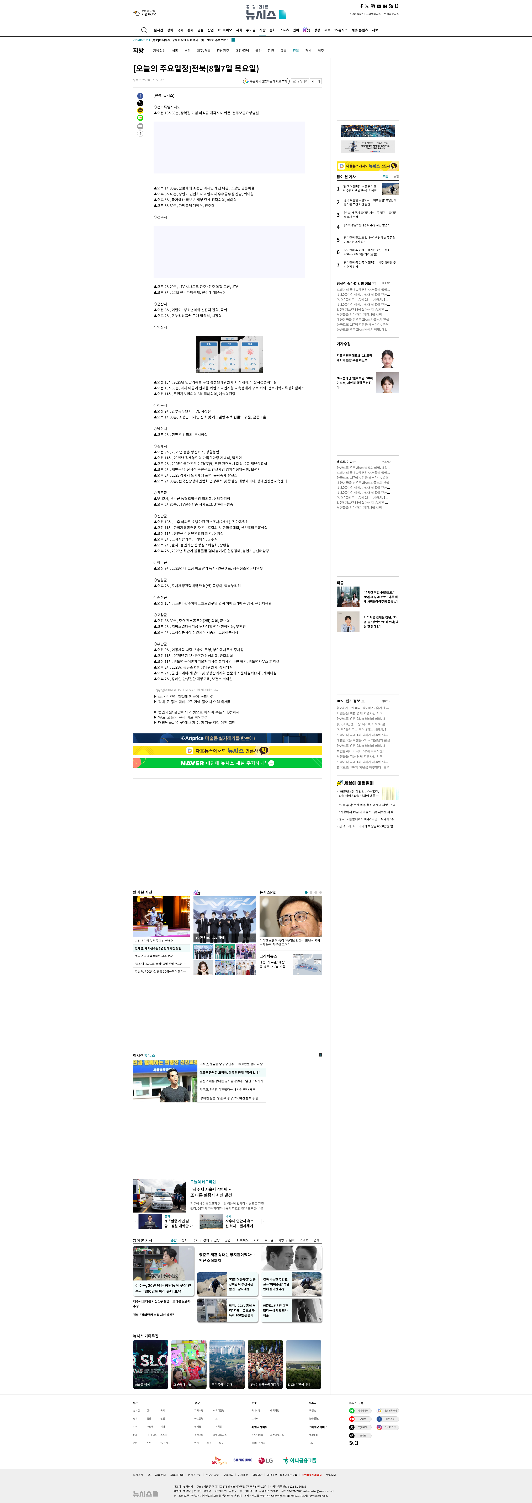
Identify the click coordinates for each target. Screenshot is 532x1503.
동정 (221, 1443)
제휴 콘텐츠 (360, 29)
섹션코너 (198, 1435)
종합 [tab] (396, 176)
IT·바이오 (225, 29)
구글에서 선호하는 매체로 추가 (268, 81)
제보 (375, 29)
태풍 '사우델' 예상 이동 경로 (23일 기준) (274, 963)
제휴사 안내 (176, 1475)
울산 (258, 50)
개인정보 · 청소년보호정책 (282, 1475)
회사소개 (138, 1475)
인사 (196, 1443)
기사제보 (243, 1475)
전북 (296, 50)
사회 (239, 29)
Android (313, 1435)
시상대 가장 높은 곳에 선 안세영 (154, 940)
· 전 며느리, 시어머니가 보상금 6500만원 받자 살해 (368, 826)
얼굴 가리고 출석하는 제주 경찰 (154, 956)
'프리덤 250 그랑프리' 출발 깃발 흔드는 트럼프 (162, 964)
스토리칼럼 (218, 1410)
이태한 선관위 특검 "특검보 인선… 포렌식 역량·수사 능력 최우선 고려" (291, 942)
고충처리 (228, 1475)
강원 (271, 50)
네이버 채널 (362, 1410)
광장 (317, 29)
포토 (327, 29)
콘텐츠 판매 (194, 1475)
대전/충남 (242, 50)
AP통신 (312, 1410)
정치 (170, 29)
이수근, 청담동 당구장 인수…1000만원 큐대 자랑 (231, 1064)
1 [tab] (306, 892)
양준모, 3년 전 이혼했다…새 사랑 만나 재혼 (228, 1089)
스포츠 (284, 29)
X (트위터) (362, 1427)
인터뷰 (197, 1426)
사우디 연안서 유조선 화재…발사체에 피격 (239, 1225)
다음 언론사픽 (390, 1410)
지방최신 (159, 50)
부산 (187, 50)
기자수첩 (344, 344)
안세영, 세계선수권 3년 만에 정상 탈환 (158, 948)
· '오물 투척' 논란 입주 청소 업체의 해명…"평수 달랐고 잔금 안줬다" (368, 805)
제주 (321, 50)
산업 (211, 29)
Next (263, 1221)
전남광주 (223, 50)
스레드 (363, 1435)
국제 (180, 29)
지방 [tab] (385, 176)
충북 (283, 50)
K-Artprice (356, 14)
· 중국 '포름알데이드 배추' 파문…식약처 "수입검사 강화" (368, 819)
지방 (262, 29)
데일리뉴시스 (220, 1435)
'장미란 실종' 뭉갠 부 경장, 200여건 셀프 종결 (229, 1098)
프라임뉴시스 (373, 14)
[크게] (319, 81)
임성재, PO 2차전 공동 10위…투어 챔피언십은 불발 (162, 971)
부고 (209, 1443)
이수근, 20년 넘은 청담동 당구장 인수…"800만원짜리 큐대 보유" (163, 1288)
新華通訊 (314, 1418)
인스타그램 (390, 1427)
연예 (296, 29)
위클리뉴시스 (391, 14)
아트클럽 (198, 1418)
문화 (273, 29)
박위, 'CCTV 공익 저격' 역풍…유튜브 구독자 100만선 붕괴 (242, 1310)
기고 (215, 1418)
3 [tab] (315, 892)
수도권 (250, 29)
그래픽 (254, 1418)
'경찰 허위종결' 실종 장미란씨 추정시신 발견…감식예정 (242, 1284)
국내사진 (256, 1410)
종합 (174, 1240)
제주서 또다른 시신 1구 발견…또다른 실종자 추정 (162, 1303)
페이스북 (390, 1419)
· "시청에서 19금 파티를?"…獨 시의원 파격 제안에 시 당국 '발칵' (368, 812)
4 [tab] (320, 892)
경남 (308, 50)
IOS (311, 1443)
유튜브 (363, 1419)
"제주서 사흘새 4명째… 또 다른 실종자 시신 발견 (211, 1192)
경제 (190, 29)
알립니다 (331, 1475)
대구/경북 (204, 50)
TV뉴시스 (341, 29)
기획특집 (217, 1426)
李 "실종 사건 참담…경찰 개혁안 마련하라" (178, 1225)
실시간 (158, 29)
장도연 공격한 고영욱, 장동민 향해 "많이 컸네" (229, 1072)
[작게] (313, 81)
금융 (200, 29)
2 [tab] (311, 892)
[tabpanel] (291, 922)
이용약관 (257, 1475)
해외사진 (274, 1410)
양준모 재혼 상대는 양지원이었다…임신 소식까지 (231, 1081)
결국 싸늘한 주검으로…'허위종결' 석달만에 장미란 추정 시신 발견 (276, 1284)
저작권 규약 (212, 1475)
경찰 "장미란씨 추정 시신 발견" (153, 1314)
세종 (175, 50)
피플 (340, 582)
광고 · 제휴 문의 (157, 1475)
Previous (135, 1221)
